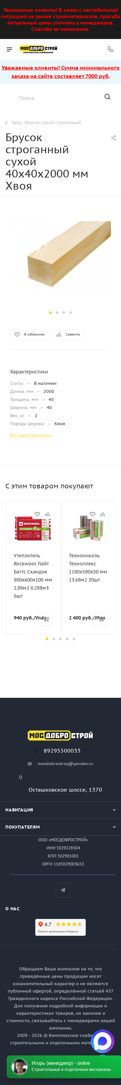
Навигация (19, 810)
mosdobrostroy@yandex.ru (65, 763)
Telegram (63, 890)
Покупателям (22, 827)
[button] (50, 312)
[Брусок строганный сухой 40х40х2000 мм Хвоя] (60, 257)
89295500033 (62, 750)
